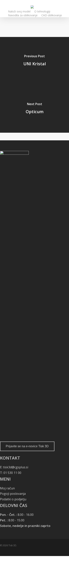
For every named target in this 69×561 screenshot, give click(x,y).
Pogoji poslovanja (13, 493)
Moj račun (7, 488)
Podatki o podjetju (13, 499)
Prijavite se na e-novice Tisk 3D (27, 446)
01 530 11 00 (12, 473)
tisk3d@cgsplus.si (15, 467)
